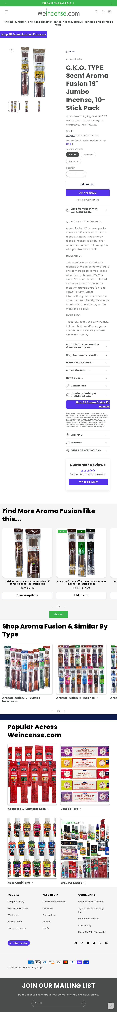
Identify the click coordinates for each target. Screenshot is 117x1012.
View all (58, 614)
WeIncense (20, 967)
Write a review (88, 482)
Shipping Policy (16, 901)
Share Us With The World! (92, 932)
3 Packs (90, 155)
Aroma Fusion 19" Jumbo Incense (21, 699)
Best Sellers (69, 809)
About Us (48, 908)
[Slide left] (52, 606)
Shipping (70, 135)
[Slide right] (65, 606)
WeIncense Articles (88, 918)
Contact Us (49, 915)
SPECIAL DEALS (71, 883)
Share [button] (72, 51)
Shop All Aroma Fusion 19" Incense (23, 34)
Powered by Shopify (35, 967)
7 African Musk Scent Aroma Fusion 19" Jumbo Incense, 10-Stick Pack (27, 582)
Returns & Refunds (18, 908)
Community (84, 925)
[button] (6, 12)
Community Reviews (54, 901)
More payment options (87, 200)
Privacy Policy (15, 921)
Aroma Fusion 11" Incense (75, 698)
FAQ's (46, 928)
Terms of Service (17, 928)
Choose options (27, 595)
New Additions (19, 883)
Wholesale (13, 915)
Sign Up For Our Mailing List (91, 910)
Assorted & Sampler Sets (27, 809)
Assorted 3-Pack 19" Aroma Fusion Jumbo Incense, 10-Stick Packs (81, 582)
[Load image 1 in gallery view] (13, 106)
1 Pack (72, 154)
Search (47, 921)
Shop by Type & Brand (90, 901)
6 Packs (73, 161)
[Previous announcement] (6, 3)
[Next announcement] (111, 3)
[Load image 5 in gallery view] (39, 106)
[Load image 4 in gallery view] (26, 106)
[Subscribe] (82, 1003)
